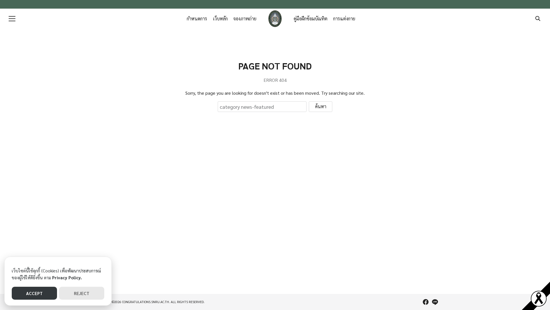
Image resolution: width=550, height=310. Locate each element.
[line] (434, 302)
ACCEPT (34, 293)
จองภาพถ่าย (244, 19)
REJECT (81, 293)
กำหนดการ (197, 19)
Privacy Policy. (67, 277)
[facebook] (425, 302)
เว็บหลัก (220, 19)
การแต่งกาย (344, 19)
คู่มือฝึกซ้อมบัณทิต (310, 19)
